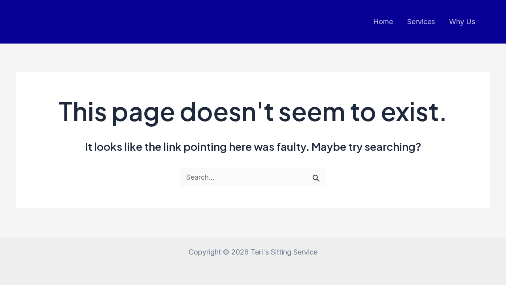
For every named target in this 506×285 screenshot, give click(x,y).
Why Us (462, 21)
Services (421, 21)
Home (383, 21)
